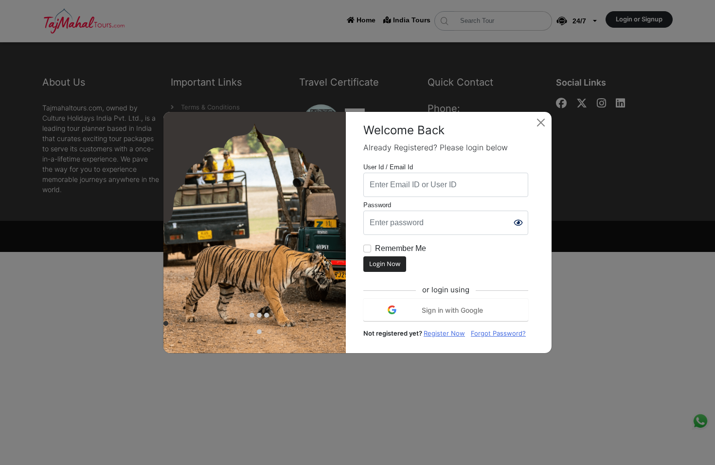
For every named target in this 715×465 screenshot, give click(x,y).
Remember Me (400, 248)
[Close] (541, 122)
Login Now (384, 263)
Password (377, 205)
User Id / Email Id (388, 167)
